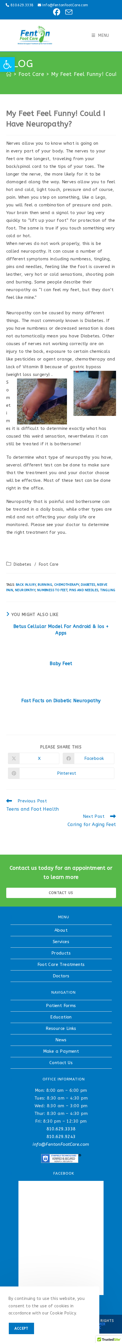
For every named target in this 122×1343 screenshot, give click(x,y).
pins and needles (83, 590)
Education (61, 1017)
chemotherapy (66, 585)
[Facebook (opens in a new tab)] (56, 12)
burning (45, 585)
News (61, 1039)
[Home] (9, 74)
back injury (26, 585)
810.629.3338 (21, 5)
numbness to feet (52, 590)
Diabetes (22, 564)
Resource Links (61, 1028)
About (61, 930)
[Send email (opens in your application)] (67, 12)
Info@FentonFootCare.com (65, 5)
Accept (21, 1328)
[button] (7, 64)
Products (61, 953)
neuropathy (25, 590)
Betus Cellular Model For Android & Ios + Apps (61, 629)
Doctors (61, 975)
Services (61, 941)
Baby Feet (61, 663)
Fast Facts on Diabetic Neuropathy (60, 700)
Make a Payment (61, 1051)
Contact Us (61, 1062)
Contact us (61, 893)
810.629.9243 (61, 1136)
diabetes (88, 585)
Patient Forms (61, 1005)
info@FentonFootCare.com (61, 1144)
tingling (107, 590)
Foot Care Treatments (61, 964)
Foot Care (48, 564)
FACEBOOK (63, 1173)
